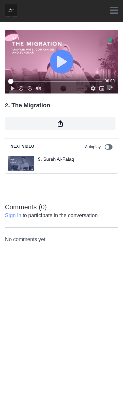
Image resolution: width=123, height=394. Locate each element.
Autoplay (93, 147)
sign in (13, 215)
